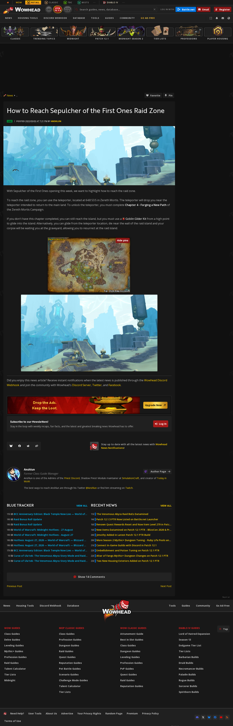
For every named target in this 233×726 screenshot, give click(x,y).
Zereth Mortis (56, 239)
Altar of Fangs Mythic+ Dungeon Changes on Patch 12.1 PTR (132, 555)
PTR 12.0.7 (67, 9)
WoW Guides (12, 628)
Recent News (104, 505)
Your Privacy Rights (89, 713)
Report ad (226, 597)
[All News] (8, 3)
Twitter (97, 385)
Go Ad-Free (148, 18)
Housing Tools (25, 605)
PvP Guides (127, 668)
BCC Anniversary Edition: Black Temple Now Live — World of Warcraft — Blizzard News (51, 514)
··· (94, 2)
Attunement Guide (131, 633)
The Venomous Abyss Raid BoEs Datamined (122, 514)
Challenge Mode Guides (73, 680)
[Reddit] (28, 446)
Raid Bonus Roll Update (28, 519)
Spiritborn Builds (189, 692)
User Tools (34, 713)
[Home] (23, 9)
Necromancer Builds (191, 668)
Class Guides (12, 633)
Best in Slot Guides (131, 639)
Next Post (166, 586)
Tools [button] (95, 18)
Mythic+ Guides (13, 651)
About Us (51, 713)
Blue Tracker (20, 505)
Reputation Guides (70, 662)
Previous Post (14, 586)
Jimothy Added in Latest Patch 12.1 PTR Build (123, 534)
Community (127, 18)
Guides (109, 18)
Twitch (129, 487)
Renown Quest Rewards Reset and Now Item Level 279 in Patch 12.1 (134, 524)
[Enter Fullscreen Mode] (210, 18)
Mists (85, 2)
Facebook (114, 385)
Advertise (67, 713)
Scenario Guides (69, 674)
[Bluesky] (11, 446)
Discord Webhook (55, 18)
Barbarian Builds (189, 657)
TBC (70, 2)
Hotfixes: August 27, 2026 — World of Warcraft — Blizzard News (51, 540)
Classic (53, 2)
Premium (132, 713)
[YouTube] (221, 717)
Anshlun (56, 121)
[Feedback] (222, 18)
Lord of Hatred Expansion (194, 633)
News (8, 18)
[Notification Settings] (216, 18)
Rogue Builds (187, 680)
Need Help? (17, 713)
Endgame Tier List (190, 645)
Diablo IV (112, 2)
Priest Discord (72, 478)
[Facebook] (19, 446)
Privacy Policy (150, 713)
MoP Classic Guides (71, 628)
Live (48, 9)
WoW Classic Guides (133, 628)
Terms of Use (12, 721)
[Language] (228, 18)
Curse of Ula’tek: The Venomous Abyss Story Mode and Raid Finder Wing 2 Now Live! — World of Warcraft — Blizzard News (51, 555)
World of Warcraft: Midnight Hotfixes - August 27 (43, 534)
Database (79, 18)
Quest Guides (67, 657)
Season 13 (185, 639)
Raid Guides (11, 662)
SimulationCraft (130, 478)
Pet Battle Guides (70, 668)
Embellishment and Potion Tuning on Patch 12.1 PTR (127, 550)
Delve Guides (12, 639)
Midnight (9, 680)
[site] (94, 446)
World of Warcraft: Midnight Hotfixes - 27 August (43, 529)
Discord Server (81, 385)
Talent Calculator (15, 668)
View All (82, 505)
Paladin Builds (187, 674)
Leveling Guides (14, 645)
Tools (172, 605)
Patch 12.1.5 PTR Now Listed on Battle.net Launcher (127, 519)
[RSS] (227, 717)
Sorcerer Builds (188, 686)
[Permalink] (36, 446)
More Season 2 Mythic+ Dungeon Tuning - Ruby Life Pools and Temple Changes (134, 540)
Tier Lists (10, 674)
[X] (203, 717)
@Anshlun (91, 487)
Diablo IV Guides (189, 628)
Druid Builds (186, 662)
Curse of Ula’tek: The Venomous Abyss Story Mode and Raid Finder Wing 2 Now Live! (51, 560)
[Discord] (197, 717)
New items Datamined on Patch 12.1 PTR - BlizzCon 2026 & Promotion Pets (134, 529)
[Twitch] (145, 471)
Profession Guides (15, 657)
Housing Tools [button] (28, 18)
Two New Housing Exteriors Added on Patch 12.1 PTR (127, 560)
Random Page (113, 713)
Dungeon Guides (69, 645)
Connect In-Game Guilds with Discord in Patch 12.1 (126, 545)
